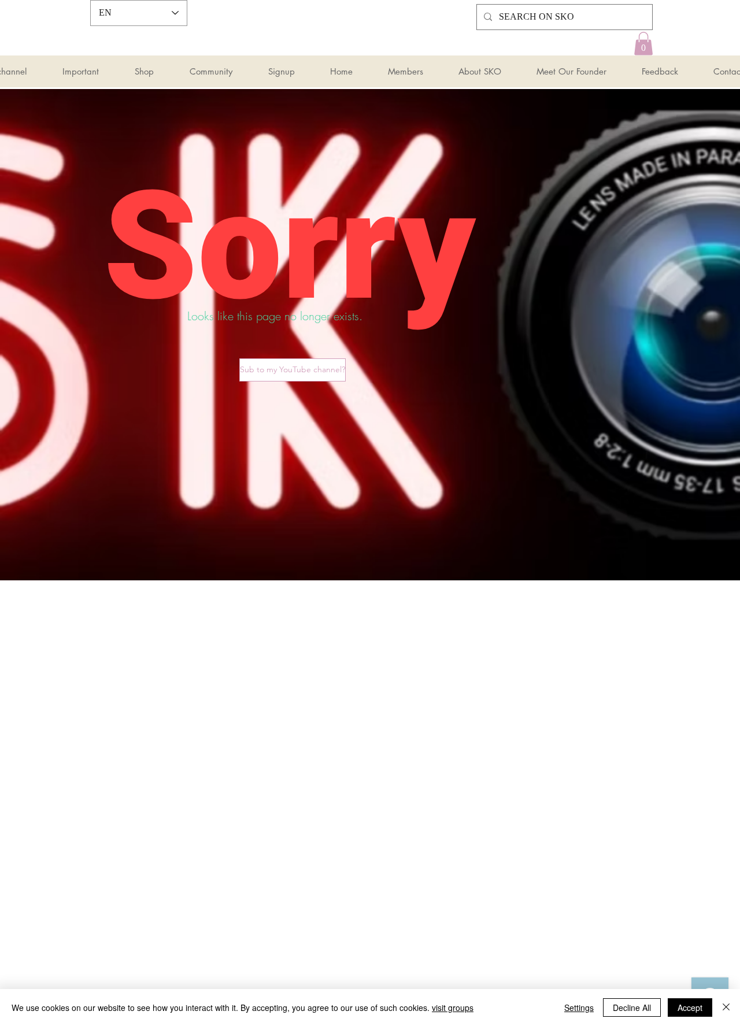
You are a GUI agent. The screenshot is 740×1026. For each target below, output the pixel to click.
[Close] (726, 1007)
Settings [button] (579, 1007)
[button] (643, 43)
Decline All (632, 1007)
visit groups (452, 1007)
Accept (690, 1007)
